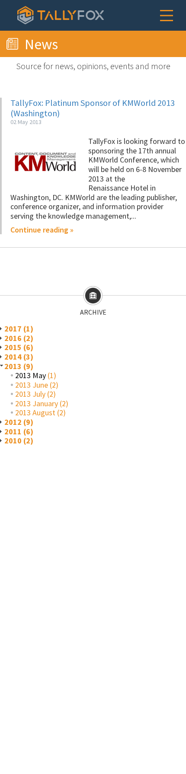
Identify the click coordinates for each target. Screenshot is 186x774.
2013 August (35, 412)
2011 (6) (18, 431)
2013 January (36, 403)
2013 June (31, 385)
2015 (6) (18, 347)
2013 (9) (18, 366)
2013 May (30, 375)
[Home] (60, 15)
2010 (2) (18, 441)
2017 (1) (18, 329)
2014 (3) (18, 357)
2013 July (30, 394)
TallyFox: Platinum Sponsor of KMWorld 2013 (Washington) (92, 107)
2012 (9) (18, 422)
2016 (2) (18, 338)
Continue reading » (42, 230)
